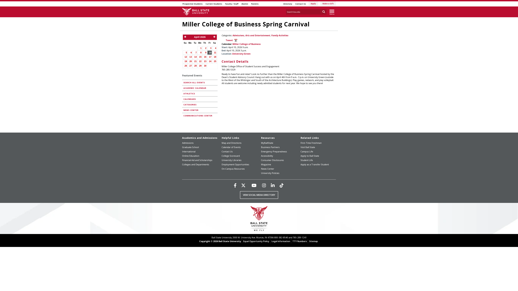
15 (200, 57)
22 (200, 61)
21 (195, 61)
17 (210, 57)
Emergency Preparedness (274, 151)
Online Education (190, 155)
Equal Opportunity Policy (256, 241)
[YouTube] (254, 185)
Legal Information (281, 241)
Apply (313, 3)
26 (186, 66)
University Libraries (231, 160)
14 (195, 57)
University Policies (270, 173)
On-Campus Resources (233, 168)
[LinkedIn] (273, 185)
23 (205, 61)
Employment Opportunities (235, 164)
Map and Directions (231, 142)
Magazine (266, 164)
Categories (190, 104)
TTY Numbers (299, 241)
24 (210, 61)
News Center (190, 110)
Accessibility (267, 155)
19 (186, 61)
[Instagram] (264, 185)
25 (215, 61)
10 (210, 52)
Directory (287, 4)
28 (195, 66)
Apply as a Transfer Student (315, 164)
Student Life (307, 160)
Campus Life (307, 151)
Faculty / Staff (231, 4)
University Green (241, 53)
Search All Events (194, 82)
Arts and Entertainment (257, 35)
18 (215, 57)
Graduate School (190, 147)
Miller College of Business (247, 44)
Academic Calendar (194, 88)
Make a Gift (328, 3)
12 (186, 57)
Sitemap (313, 241)
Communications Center (197, 115)
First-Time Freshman (311, 142)
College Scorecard (231, 155)
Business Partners (270, 147)
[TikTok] (281, 185)
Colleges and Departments (195, 164)
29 (200, 66)
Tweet (229, 40)
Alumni (244, 4)
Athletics (189, 93)
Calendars (189, 99)
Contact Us (300, 4)
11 (215, 52)
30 (205, 66)
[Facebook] (235, 185)
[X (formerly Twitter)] (243, 185)
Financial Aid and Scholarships (197, 160)
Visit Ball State (308, 147)
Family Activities (279, 35)
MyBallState (267, 142)
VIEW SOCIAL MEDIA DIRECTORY (259, 194)
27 (190, 66)
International (188, 151)
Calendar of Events (231, 147)
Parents (254, 4)
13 (190, 57)
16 (205, 57)
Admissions (238, 35)
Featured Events (192, 75)
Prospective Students (192, 4)
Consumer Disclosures (272, 160)
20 (190, 61)
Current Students (214, 4)
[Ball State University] (259, 219)
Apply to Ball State (310, 155)
